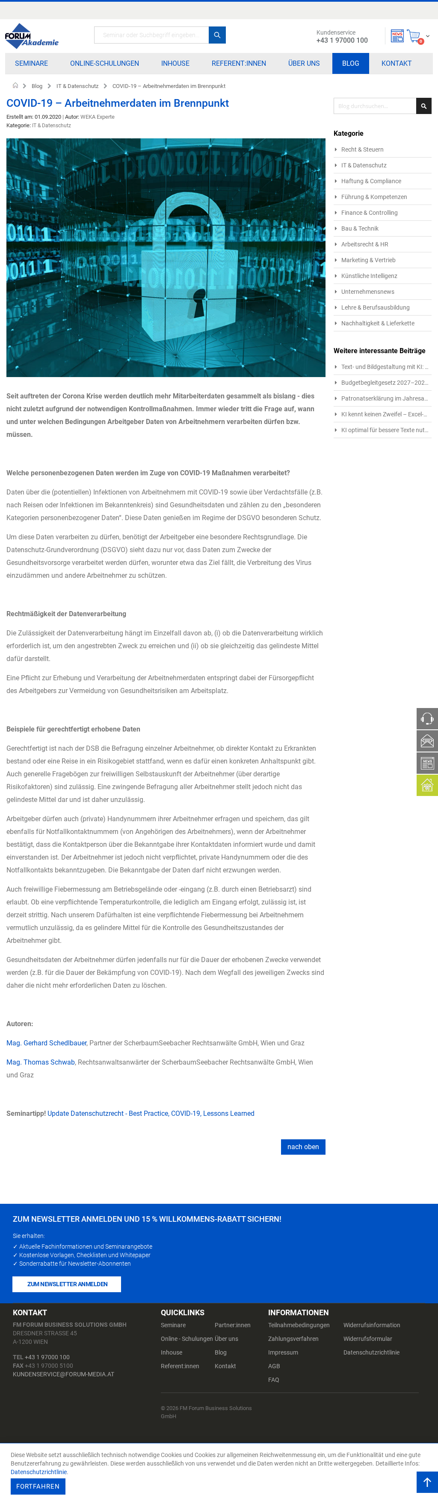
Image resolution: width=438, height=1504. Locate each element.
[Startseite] (32, 36)
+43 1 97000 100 (47, 1357)
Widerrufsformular (367, 1338)
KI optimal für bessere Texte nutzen (387, 430)
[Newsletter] (397, 35)
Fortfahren (38, 1486)
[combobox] (160, 35)
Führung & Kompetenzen (374, 196)
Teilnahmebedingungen (299, 1325)
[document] (220, 1473)
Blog (37, 86)
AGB (274, 1366)
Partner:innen (233, 1325)
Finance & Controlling (369, 212)
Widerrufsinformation (371, 1325)
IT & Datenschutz (77, 86)
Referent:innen (180, 1366)
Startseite (15, 86)
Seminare (173, 1325)
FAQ (273, 1379)
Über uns (226, 1338)
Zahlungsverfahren (293, 1338)
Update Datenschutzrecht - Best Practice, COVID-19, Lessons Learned (151, 1113)
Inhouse (171, 1352)
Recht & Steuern (362, 149)
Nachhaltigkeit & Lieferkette (377, 323)
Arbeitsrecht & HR (364, 244)
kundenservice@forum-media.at (63, 1374)
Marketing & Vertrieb (368, 260)
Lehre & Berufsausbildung (375, 307)
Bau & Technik (360, 228)
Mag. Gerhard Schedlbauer (46, 1043)
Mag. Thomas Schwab (40, 1062)
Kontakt (225, 1366)
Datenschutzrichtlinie (371, 1352)
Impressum (283, 1352)
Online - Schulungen (187, 1338)
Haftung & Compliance (371, 181)
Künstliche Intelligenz (369, 275)
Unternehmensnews (367, 291)
